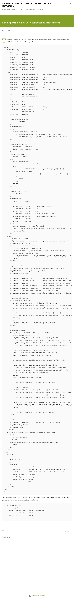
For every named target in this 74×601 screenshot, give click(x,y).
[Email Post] (3, 531)
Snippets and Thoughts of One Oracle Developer (26, 4)
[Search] (66, 3)
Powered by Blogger (38, 595)
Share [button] (67, 531)
